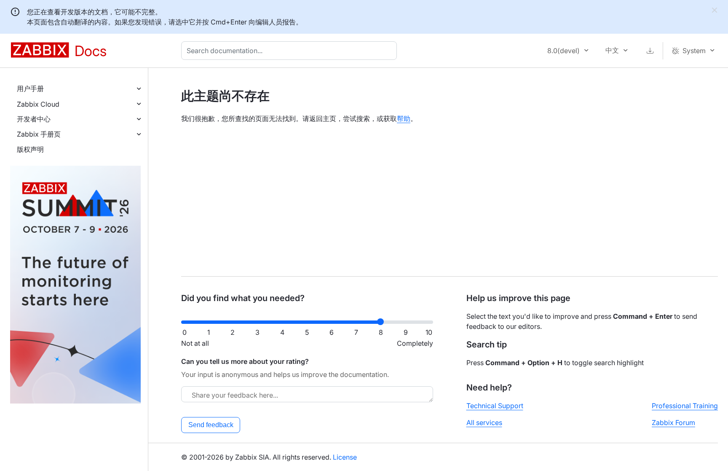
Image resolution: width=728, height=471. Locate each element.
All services (484, 422)
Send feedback (210, 424)
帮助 (403, 118)
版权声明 (30, 149)
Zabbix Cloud (38, 104)
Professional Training (685, 405)
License (345, 457)
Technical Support (494, 405)
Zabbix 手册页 (39, 134)
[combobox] (290, 51)
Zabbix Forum (673, 422)
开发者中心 (34, 119)
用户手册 (30, 88)
